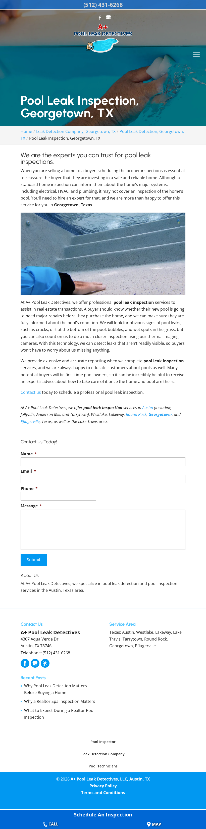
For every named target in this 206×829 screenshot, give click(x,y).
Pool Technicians (103, 766)
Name (29, 454)
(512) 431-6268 (103, 4)
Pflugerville (30, 421)
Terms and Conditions (103, 792)
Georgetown (160, 414)
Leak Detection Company (103, 754)
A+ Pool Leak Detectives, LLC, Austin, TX (110, 779)
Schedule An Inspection (103, 814)
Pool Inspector (103, 741)
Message (31, 506)
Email (28, 471)
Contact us (31, 392)
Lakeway (163, 632)
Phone (29, 488)
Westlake (144, 632)
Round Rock (136, 414)
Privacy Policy (103, 786)
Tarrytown (132, 639)
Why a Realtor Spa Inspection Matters (59, 701)
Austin (147, 407)
